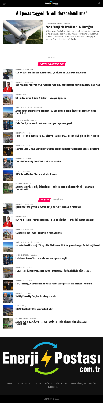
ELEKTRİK (10, 383)
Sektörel (92, 383)
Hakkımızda (53, 387)
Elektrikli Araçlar (78, 383)
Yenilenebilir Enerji (24, 383)
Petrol (38, 383)
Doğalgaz (49, 383)
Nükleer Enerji (61, 383)
